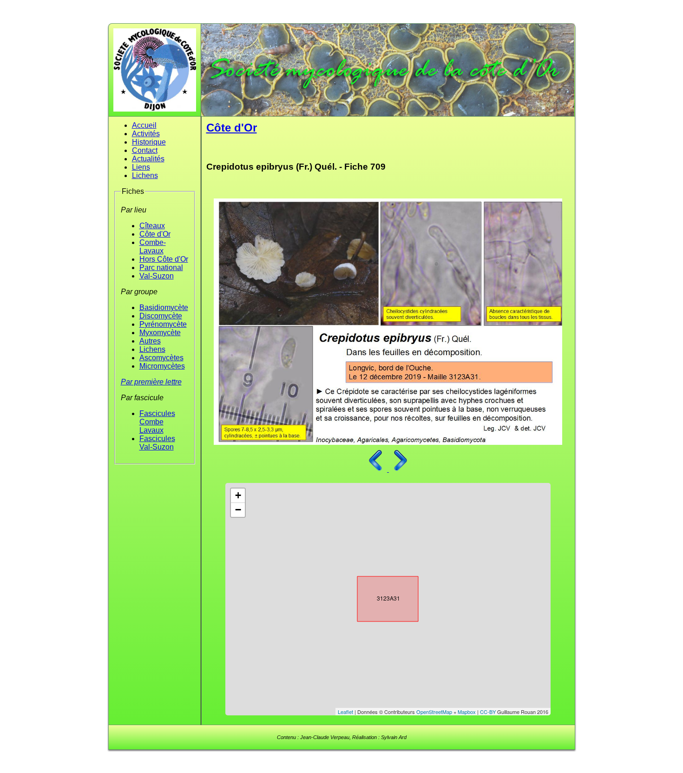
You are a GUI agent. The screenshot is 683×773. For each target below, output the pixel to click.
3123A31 (379, 597)
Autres (150, 341)
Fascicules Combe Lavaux (157, 422)
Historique (149, 142)
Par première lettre (151, 382)
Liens (141, 167)
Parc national (161, 267)
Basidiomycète (163, 307)
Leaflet (345, 711)
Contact (145, 150)
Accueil (144, 125)
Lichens (145, 175)
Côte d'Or (155, 234)
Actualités (148, 159)
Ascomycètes (161, 358)
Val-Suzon (156, 276)
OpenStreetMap (434, 711)
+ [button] (238, 495)
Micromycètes (162, 366)
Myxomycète (160, 333)
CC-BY (488, 711)
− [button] (238, 509)
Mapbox (467, 711)
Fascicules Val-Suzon (157, 443)
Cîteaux (152, 226)
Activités (146, 134)
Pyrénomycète (163, 324)
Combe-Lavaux (152, 246)
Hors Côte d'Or (163, 259)
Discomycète (160, 316)
